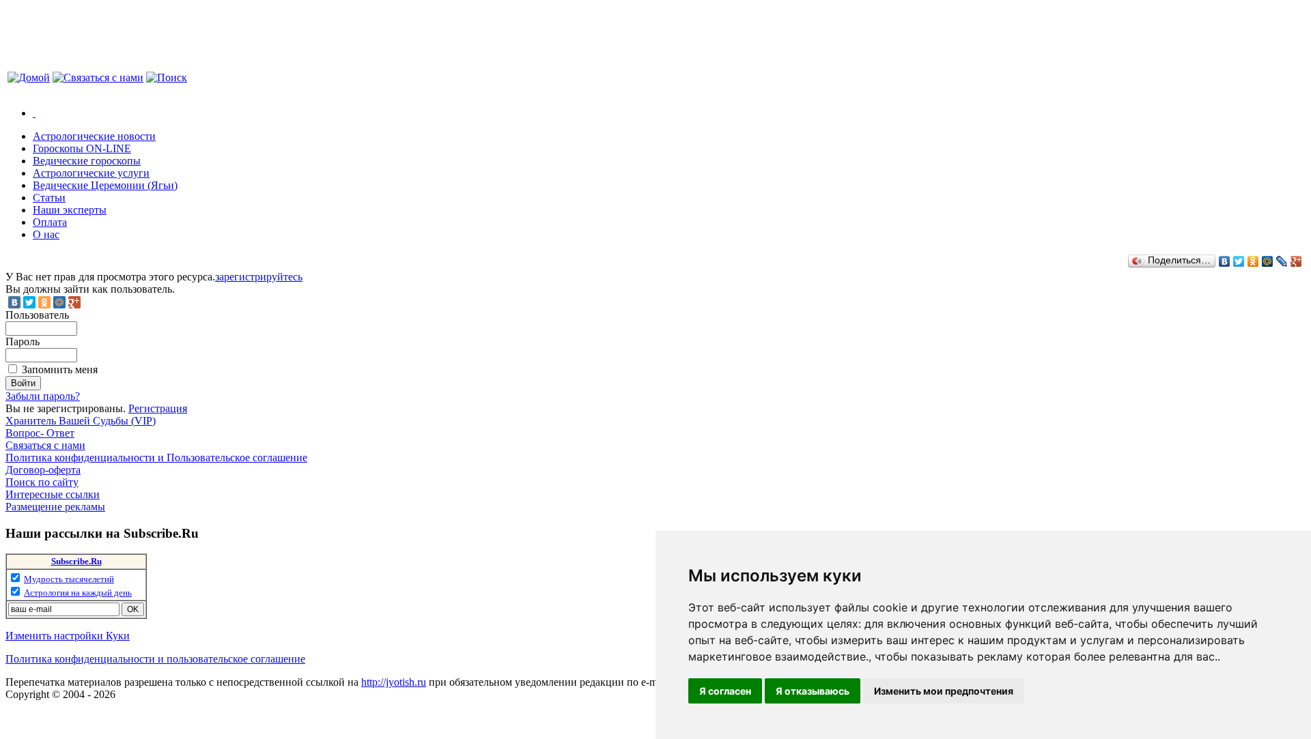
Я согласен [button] (725, 691)
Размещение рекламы (55, 506)
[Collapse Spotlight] (34, 113)
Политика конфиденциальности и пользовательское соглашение (155, 659)
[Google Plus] (1296, 261)
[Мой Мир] (1267, 261)
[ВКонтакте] (1224, 261)
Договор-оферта (43, 470)
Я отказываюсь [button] (812, 691)
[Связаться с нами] (98, 77)
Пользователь (37, 315)
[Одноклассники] (1253, 261)
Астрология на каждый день (78, 593)
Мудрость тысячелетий (69, 579)
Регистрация (157, 408)
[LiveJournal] (1282, 261)
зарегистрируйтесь (258, 276)
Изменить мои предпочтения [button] (943, 691)
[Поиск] (166, 77)
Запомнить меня (60, 369)
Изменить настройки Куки (67, 635)
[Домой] (29, 77)
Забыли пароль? (42, 396)
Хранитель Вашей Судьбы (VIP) (80, 420)
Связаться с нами (45, 445)
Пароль (22, 341)
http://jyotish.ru (393, 682)
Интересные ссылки (52, 494)
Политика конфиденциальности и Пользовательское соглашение (156, 457)
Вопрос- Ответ (39, 433)
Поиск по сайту (42, 482)
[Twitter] (1239, 261)
